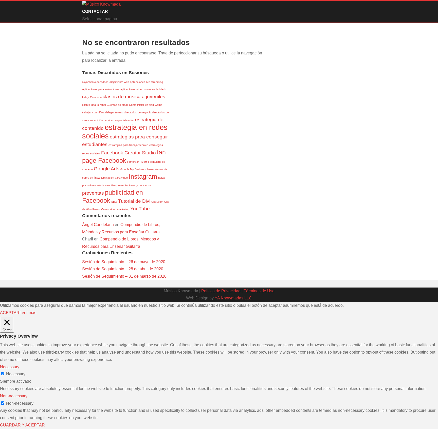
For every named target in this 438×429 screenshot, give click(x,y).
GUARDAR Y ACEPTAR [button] (22, 425)
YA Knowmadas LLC (233, 298)
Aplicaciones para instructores (100, 89)
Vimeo (104, 209)
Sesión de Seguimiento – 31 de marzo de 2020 (124, 276)
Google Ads (106, 168)
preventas (93, 193)
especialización (124, 120)
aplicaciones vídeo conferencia (139, 89)
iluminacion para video (114, 177)
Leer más (28, 313)
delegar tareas (114, 112)
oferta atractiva (106, 185)
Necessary (15, 374)
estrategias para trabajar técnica (128, 145)
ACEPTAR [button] (10, 313)
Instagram (143, 176)
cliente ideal (89, 104)
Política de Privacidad (221, 291)
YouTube (140, 208)
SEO (114, 201)
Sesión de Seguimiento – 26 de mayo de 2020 (123, 262)
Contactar (95, 11)
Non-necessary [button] (13, 396)
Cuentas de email (117, 104)
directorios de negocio (137, 112)
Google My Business (133, 169)
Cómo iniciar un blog (141, 104)
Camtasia (96, 97)
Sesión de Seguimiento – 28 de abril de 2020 (122, 269)
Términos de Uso (259, 291)
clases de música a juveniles (134, 96)
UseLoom (157, 201)
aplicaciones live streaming (146, 82)
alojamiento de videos (95, 82)
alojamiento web (119, 82)
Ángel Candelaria (98, 224)
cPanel (101, 104)
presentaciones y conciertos (134, 185)
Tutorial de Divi (134, 201)
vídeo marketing (119, 209)
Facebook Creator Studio (128, 152)
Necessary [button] (9, 367)
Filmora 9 (133, 161)
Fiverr (143, 161)
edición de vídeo (104, 120)
